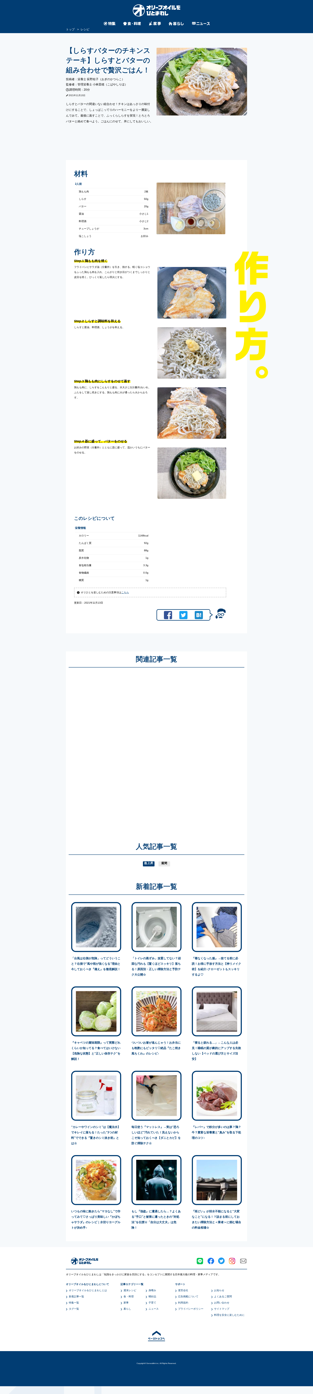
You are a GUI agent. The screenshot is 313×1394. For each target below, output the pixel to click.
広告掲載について (188, 1296)
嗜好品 (152, 1296)
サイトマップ (221, 1308)
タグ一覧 (74, 1308)
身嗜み (152, 1290)
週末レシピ (130, 1290)
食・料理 (129, 1296)
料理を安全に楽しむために (229, 1314)
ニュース (154, 1308)
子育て (152, 1302)
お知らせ (219, 1290)
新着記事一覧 (76, 1296)
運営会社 (183, 1290)
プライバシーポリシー (190, 1308)
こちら (125, 592)
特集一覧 (74, 1302)
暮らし (127, 1308)
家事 (126, 1302)
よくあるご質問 (223, 1296)
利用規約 (183, 1302)
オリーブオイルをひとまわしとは (88, 1290)
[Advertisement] (122, 749)
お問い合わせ (221, 1302)
